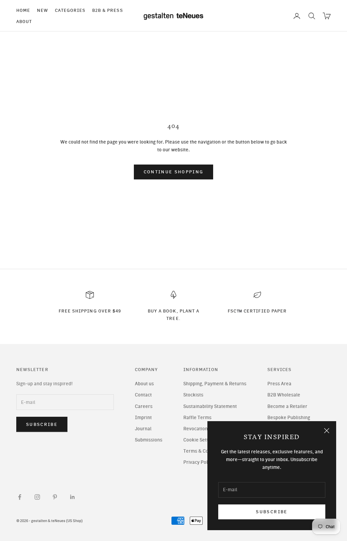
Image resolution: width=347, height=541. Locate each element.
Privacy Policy (198, 462)
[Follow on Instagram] (37, 497)
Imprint (143, 417)
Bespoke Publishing (288, 417)
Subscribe (271, 511)
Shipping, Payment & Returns (214, 384)
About (24, 21)
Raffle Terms (197, 417)
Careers (143, 406)
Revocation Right (201, 429)
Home (23, 10)
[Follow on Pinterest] (55, 497)
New (42, 10)
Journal (143, 429)
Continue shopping (174, 171)
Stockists (193, 395)
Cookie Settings (200, 440)
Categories (70, 10)
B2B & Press (107, 10)
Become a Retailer (287, 406)
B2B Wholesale (283, 395)
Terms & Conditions (204, 451)
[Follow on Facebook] (19, 497)
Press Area (279, 384)
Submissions (148, 440)
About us (144, 384)
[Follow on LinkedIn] (72, 497)
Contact (143, 395)
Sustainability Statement (210, 406)
